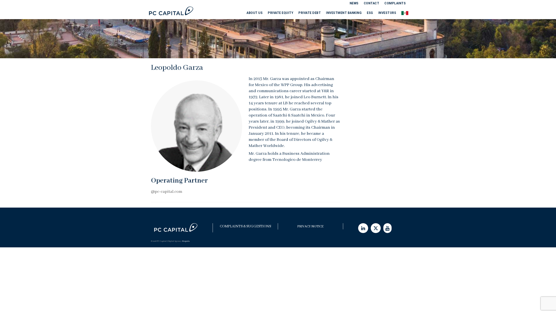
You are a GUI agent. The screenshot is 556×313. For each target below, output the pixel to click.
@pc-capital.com (166, 191)
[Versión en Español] (403, 12)
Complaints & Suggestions (245, 226)
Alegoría (186, 241)
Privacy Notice (310, 226)
